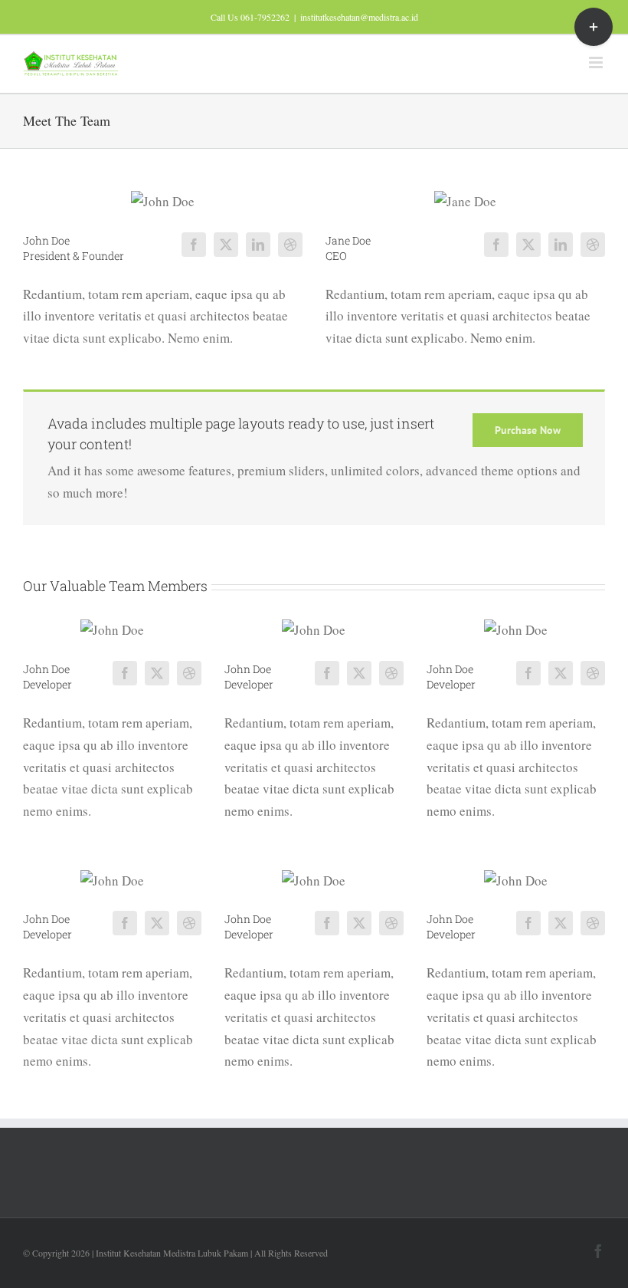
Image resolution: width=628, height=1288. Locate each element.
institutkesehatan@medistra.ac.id (359, 17)
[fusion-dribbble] (290, 244)
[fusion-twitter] (226, 244)
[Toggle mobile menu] (597, 62)
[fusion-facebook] (194, 244)
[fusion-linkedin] (258, 244)
